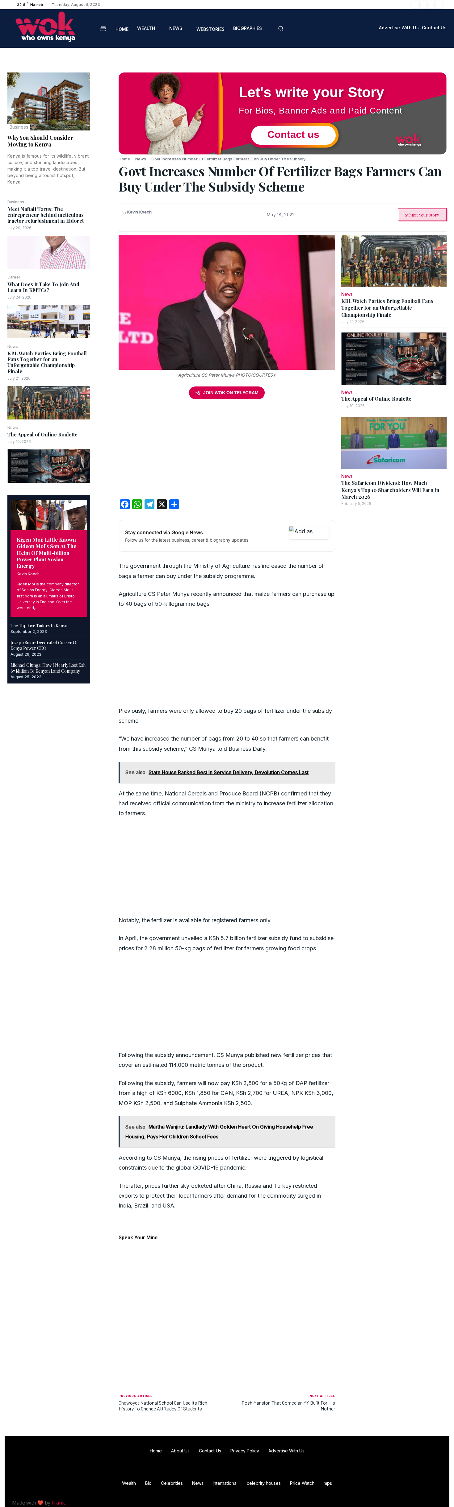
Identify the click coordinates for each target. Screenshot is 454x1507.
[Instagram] (423, 4)
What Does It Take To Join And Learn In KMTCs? (43, 287)
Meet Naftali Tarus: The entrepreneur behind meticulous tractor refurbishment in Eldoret (45, 215)
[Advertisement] (227, 451)
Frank (58, 1502)
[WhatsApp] (104, 122)
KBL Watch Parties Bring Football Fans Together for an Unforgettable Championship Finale (47, 362)
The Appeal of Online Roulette (42, 434)
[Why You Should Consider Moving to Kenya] (48, 101)
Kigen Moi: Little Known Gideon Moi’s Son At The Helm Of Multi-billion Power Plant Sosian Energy (46, 552)
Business (18, 127)
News (12, 347)
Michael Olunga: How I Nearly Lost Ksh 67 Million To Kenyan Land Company (48, 668)
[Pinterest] (104, 107)
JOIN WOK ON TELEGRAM (231, 392)
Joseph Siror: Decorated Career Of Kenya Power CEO (44, 645)
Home (124, 158)
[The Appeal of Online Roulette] (48, 465)
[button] (281, 28)
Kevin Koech (28, 574)
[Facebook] (416, 4)
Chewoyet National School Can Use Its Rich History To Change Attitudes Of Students (163, 1405)
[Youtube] (438, 4)
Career (13, 277)
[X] (431, 4)
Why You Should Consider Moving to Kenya (40, 141)
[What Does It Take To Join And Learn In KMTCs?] (48, 321)
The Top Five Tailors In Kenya (39, 626)
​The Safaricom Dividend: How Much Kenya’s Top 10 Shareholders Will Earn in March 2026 (390, 490)
